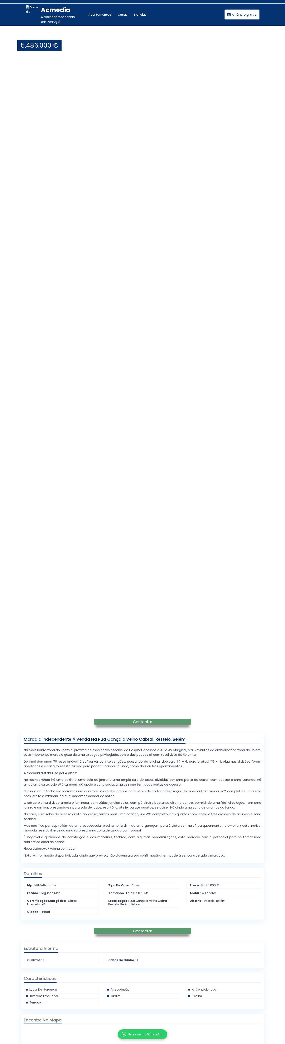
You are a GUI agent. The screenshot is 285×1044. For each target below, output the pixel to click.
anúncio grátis (244, 14)
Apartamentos (99, 15)
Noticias (140, 15)
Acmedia (55, 9)
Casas (122, 15)
